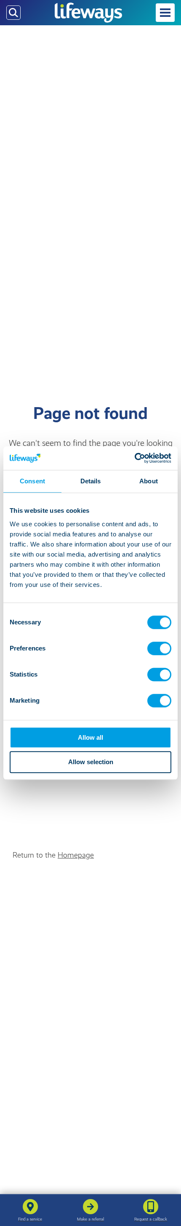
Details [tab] (90, 481)
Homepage (76, 855)
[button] (165, 12)
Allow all (90, 737)
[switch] (159, 648)
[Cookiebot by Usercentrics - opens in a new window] (134, 458)
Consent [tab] (32, 481)
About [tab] (148, 481)
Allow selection (90, 762)
